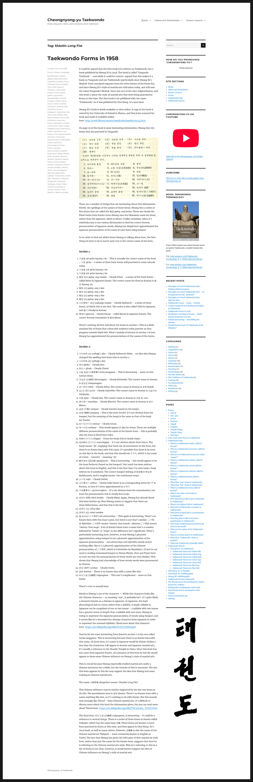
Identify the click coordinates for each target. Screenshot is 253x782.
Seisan (50, 162)
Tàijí (49, 178)
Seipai (65, 159)
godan (50, 95)
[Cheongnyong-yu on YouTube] (186, 138)
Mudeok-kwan (53, 129)
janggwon (51, 112)
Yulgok (173, 424)
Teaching (172, 369)
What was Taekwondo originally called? (186, 543)
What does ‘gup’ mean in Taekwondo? (186, 482)
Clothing (171, 347)
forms (57, 93)
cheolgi (59, 81)
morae (66, 126)
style (62, 173)
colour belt (60, 90)
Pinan (62, 145)
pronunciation (53, 151)
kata (65, 115)
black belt (58, 79)
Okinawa (51, 137)
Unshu (57, 189)
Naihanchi (65, 129)
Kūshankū (51, 120)
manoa (66, 123)
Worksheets (173, 388)
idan (66, 106)
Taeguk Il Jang (176, 430)
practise (57, 148)
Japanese (61, 112)
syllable (50, 176)
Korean (56, 117)
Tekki (64, 184)
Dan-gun (174, 416)
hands (63, 98)
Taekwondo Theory (176, 101)
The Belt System (175, 375)
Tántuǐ (59, 184)
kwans (50, 123)
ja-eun (59, 109)
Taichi (68, 176)
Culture (171, 352)
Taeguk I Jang (176, 432)
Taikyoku (65, 178)
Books (144, 20)
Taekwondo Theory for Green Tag (186, 560)
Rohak (66, 153)
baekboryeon (53, 76)
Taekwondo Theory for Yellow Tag (186, 554)
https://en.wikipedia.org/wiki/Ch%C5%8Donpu (110, 627)
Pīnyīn (50, 148)
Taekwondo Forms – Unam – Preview (184, 303)
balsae (62, 76)
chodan (65, 84)
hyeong (60, 106)
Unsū (63, 189)
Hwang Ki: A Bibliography (179, 576)
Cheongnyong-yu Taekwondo (75, 20)
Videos (171, 386)
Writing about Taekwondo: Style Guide (184, 587)
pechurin (58, 142)
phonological (53, 145)
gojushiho (58, 95)
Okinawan (60, 137)
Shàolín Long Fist (54, 165)
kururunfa (64, 117)
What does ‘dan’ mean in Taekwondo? (186, 485)
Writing (171, 391)
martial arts (52, 126)
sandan (50, 159)
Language (64, 72)
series (56, 162)
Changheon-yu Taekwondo (181, 549)
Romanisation (174, 366)
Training (172, 380)
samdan (56, 156)
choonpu (51, 90)
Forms (50, 72)
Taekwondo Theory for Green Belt (186, 562)
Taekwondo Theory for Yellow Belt (186, 557)
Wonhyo (173, 421)
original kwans (53, 140)
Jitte (49, 115)
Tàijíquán (56, 178)
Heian (56, 104)
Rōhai (60, 153)
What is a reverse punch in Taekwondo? (187, 535)
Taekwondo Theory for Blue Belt (186, 568)
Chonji (173, 413)
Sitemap (171, 598)
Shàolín (63, 162)
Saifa (49, 156)
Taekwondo (60, 176)
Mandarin (58, 123)
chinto (58, 84)
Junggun (174, 427)
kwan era (61, 120)
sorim (49, 170)
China (66, 81)
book (65, 79)
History (57, 72)
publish (64, 151)
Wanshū (51, 192)
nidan (50, 131)
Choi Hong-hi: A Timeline (179, 571)
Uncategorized (174, 383)
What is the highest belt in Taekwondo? (186, 504)
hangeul (51, 101)
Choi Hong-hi (58, 87)
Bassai (50, 79)
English (50, 93)
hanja (58, 101)
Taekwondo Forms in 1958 (82, 58)
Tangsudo (51, 181)
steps (57, 173)
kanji (54, 115)
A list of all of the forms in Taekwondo (184, 438)
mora (60, 126)
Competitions (173, 350)
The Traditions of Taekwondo (180, 377)
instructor (51, 109)
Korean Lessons (194, 20)
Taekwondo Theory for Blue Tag (185, 565)
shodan (58, 167)
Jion (68, 112)
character (51, 81)
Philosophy (173, 363)
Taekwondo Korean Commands (181, 579)
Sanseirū (58, 159)
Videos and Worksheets (167, 20)
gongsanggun (53, 98)
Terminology (173, 372)
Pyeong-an (52, 153)
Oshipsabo (65, 140)
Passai (50, 142)
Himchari (174, 435)
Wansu (58, 192)
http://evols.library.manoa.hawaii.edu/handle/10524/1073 (115, 120)
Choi (49, 87)
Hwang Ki (51, 106)
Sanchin (63, 156)
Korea (49, 117)
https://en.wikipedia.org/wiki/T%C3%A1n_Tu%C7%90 (128, 708)
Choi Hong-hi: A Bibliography (180, 574)
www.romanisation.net (178, 596)
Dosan (173, 418)
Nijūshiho (57, 131)
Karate (60, 115)
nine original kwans (62, 134)
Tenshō (50, 187)
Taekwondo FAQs (175, 98)
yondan (65, 192)
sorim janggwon (60, 170)
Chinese (50, 84)
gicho (62, 93)
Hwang (63, 104)
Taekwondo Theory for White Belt (186, 551)
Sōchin (65, 167)
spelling (50, 173)
